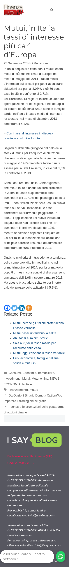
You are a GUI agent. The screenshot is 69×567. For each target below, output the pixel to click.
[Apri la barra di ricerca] (52, 10)
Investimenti (12, 378)
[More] (29, 308)
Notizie (27, 384)
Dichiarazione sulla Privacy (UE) (29, 456)
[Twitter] (14, 308)
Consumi (15, 373)
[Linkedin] (21, 308)
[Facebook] (7, 308)
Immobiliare (46, 373)
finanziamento (18, 390)
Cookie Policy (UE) (20, 463)
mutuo (34, 390)
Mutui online (40, 378)
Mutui (26, 378)
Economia (29, 373)
